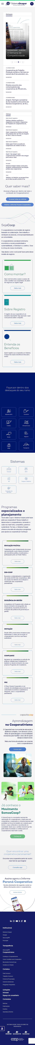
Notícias (5, 1003)
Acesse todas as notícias (17, 199)
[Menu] (2, 3)
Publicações (6, 1006)
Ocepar (5, 935)
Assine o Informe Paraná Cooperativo (17, 205)
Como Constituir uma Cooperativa (12, 959)
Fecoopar (5, 940)
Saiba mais (17, 288)
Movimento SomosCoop (9, 962)
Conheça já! (17, 836)
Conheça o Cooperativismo (10, 956)
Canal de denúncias (8, 982)
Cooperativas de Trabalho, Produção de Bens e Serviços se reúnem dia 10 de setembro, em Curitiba (17, 72)
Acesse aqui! (17, 749)
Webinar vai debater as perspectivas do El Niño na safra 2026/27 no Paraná (17, 179)
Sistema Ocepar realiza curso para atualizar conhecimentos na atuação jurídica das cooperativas (17, 167)
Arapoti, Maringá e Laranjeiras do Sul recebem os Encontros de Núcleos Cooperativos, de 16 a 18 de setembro (17, 102)
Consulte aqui (17, 867)
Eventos (5, 1009)
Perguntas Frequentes (9, 984)
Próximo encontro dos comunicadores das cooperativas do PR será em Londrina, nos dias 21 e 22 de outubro (16, 87)
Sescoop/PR (6, 937)
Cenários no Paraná (8, 965)
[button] (32, 3)
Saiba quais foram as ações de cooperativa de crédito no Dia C (16, 144)
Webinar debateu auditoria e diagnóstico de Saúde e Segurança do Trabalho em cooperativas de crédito (16, 122)
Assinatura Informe (8, 1012)
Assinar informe (17, 892)
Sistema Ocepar (7, 932)
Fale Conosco (6, 973)
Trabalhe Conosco (8, 976)
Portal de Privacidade (9, 979)
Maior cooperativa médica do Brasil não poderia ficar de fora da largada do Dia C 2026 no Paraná (17, 133)
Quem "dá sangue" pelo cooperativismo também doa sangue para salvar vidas (17, 155)
